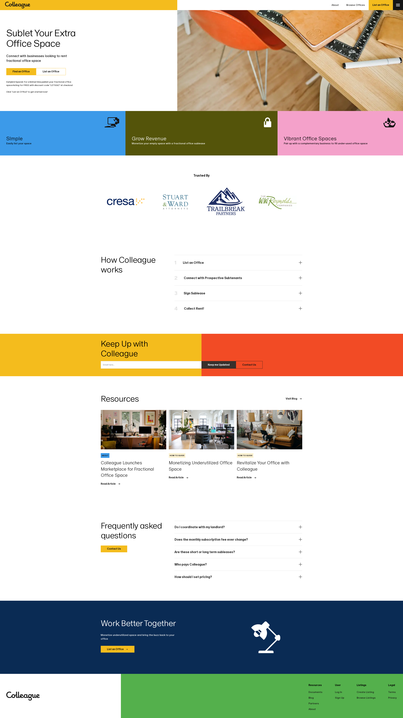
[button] (398, 5)
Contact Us (249, 364)
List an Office (380, 4)
